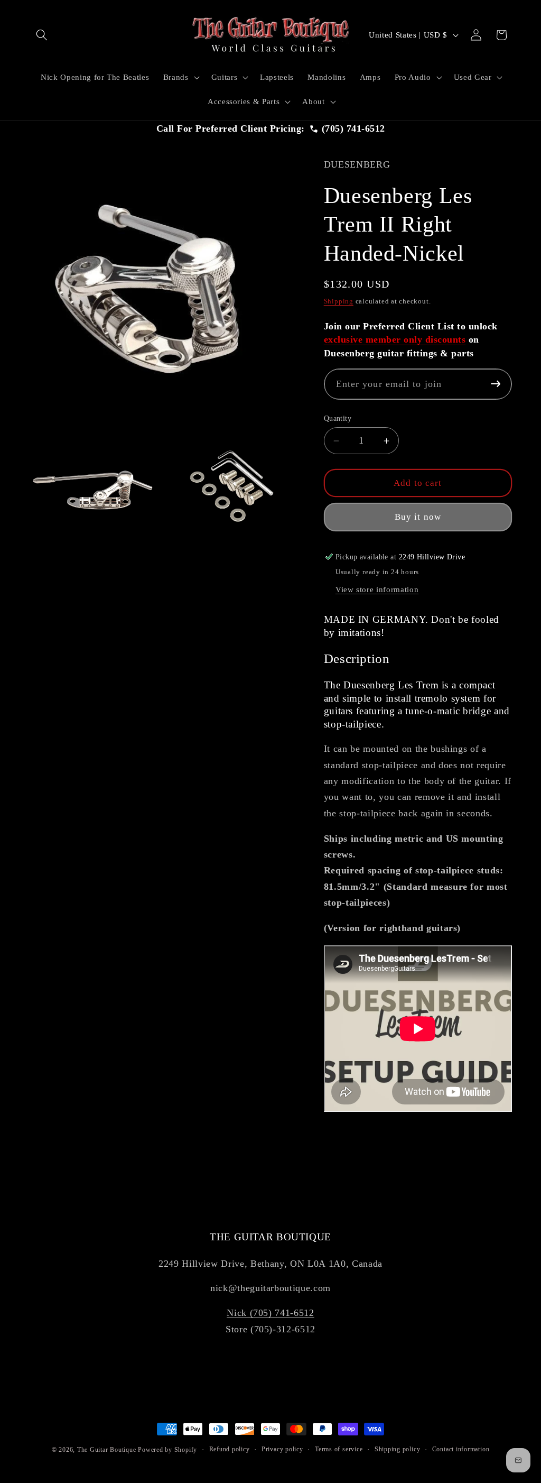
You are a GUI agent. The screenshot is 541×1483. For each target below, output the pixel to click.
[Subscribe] (495, 384)
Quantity (338, 418)
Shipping (338, 301)
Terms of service (338, 1449)
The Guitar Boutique (106, 1449)
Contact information (461, 1449)
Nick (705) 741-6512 (270, 1312)
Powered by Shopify (167, 1449)
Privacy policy (282, 1449)
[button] (41, 35)
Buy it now (418, 517)
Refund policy (229, 1449)
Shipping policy (398, 1449)
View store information (377, 589)
